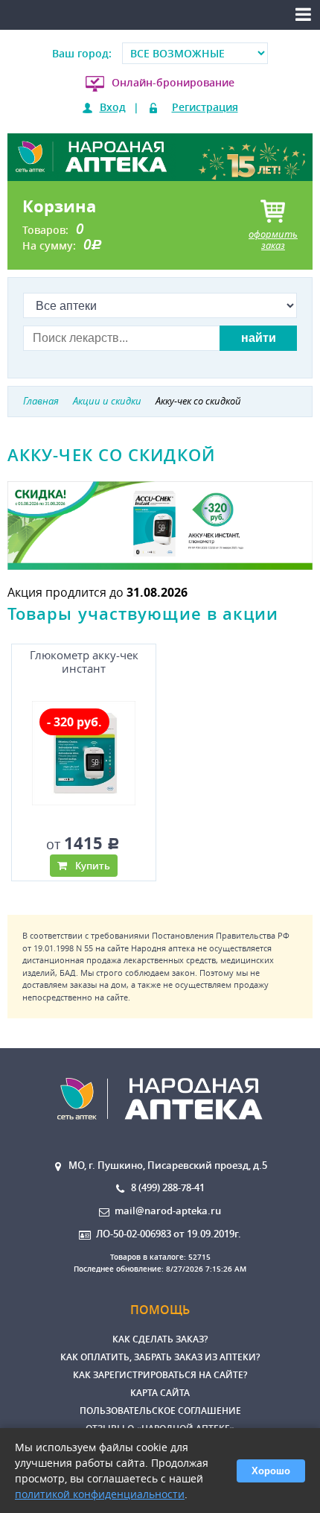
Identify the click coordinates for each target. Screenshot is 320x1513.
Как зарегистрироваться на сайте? (160, 1374)
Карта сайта (160, 1392)
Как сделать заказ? (160, 1339)
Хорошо (271, 1470)
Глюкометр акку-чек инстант (84, 662)
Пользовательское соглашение (160, 1410)
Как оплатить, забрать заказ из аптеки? (160, 1357)
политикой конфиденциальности (100, 1494)
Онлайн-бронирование (173, 82)
